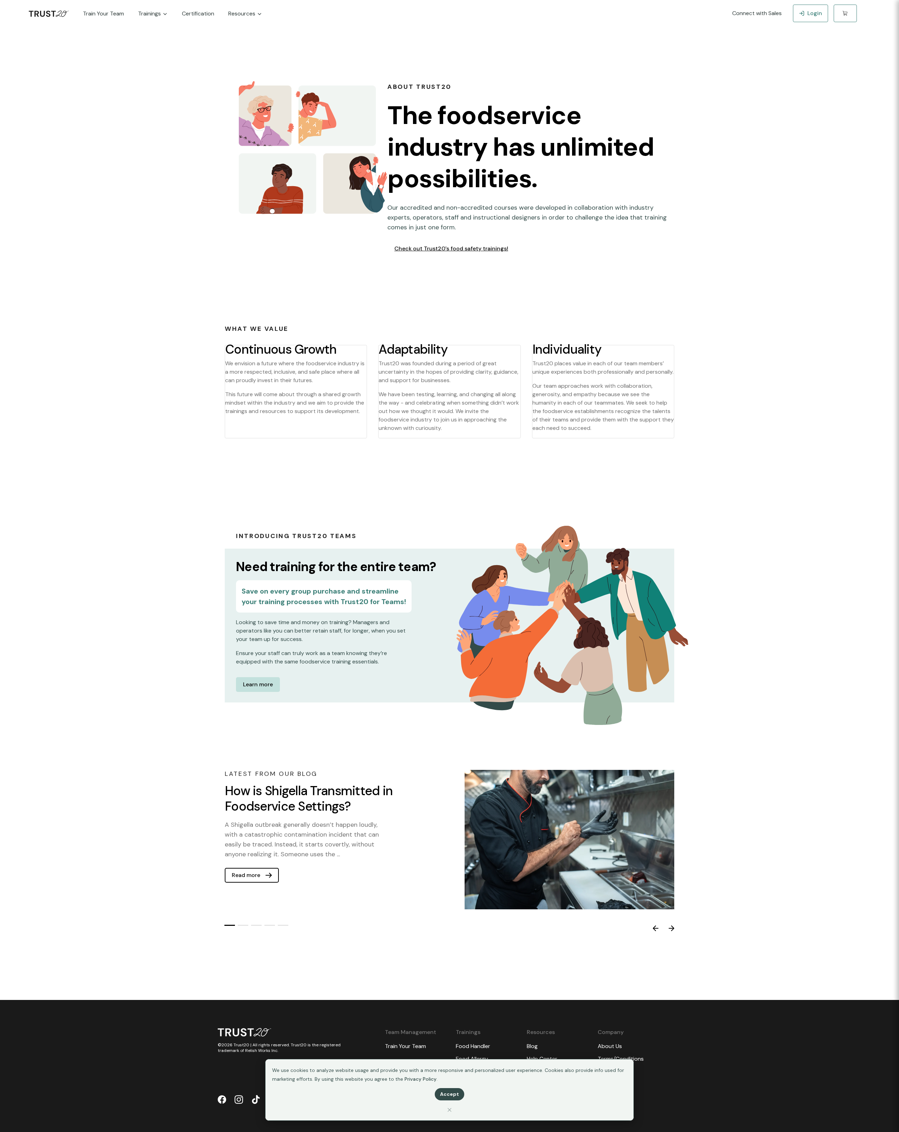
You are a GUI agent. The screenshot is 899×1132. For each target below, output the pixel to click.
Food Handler (473, 1046)
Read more (246, 875)
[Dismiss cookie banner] (449, 1109)
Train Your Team (405, 1046)
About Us (610, 1046)
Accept (449, 1094)
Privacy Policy (421, 1079)
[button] (229, 925)
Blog (532, 1046)
